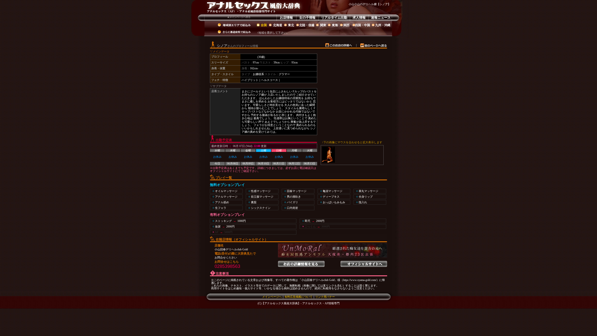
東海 (335, 25)
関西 (347, 25)
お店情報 (286, 17)
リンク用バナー (325, 296)
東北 (291, 25)
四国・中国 (362, 25)
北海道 (277, 25)
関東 (323, 25)
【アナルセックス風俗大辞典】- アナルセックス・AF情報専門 (300, 303)
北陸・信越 (306, 25)
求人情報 (359, 17)
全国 (264, 25)
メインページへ (272, 296)
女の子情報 (307, 17)
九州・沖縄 (382, 25)
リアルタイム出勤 (334, 17)
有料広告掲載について (298, 296)
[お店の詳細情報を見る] (301, 262)
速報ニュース (381, 17)
